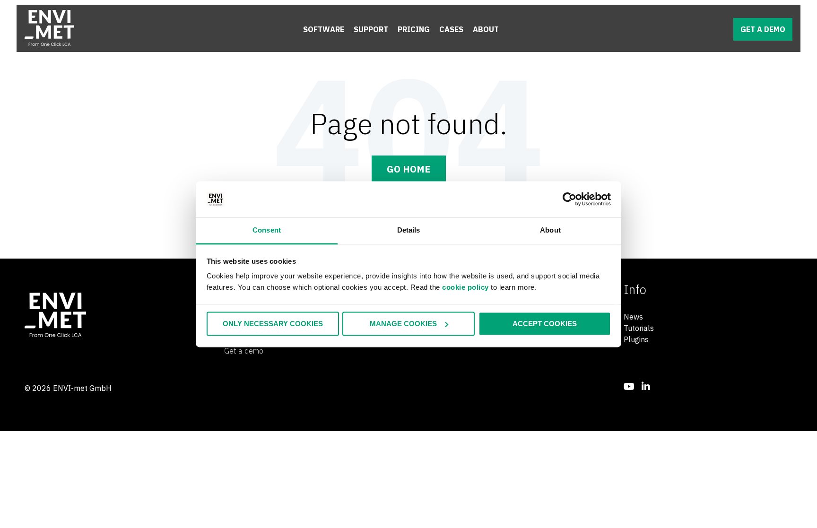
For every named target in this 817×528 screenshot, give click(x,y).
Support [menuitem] (371, 29)
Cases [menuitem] (451, 29)
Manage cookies (403, 324)
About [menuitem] (486, 29)
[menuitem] (629, 386)
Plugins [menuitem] (636, 339)
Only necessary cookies (273, 324)
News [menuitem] (633, 316)
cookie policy (465, 288)
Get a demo (762, 29)
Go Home (409, 169)
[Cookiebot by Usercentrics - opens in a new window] (569, 199)
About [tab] (550, 230)
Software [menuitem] (323, 29)
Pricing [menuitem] (414, 29)
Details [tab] (408, 230)
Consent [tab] (266, 230)
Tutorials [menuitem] (639, 328)
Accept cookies (545, 324)
